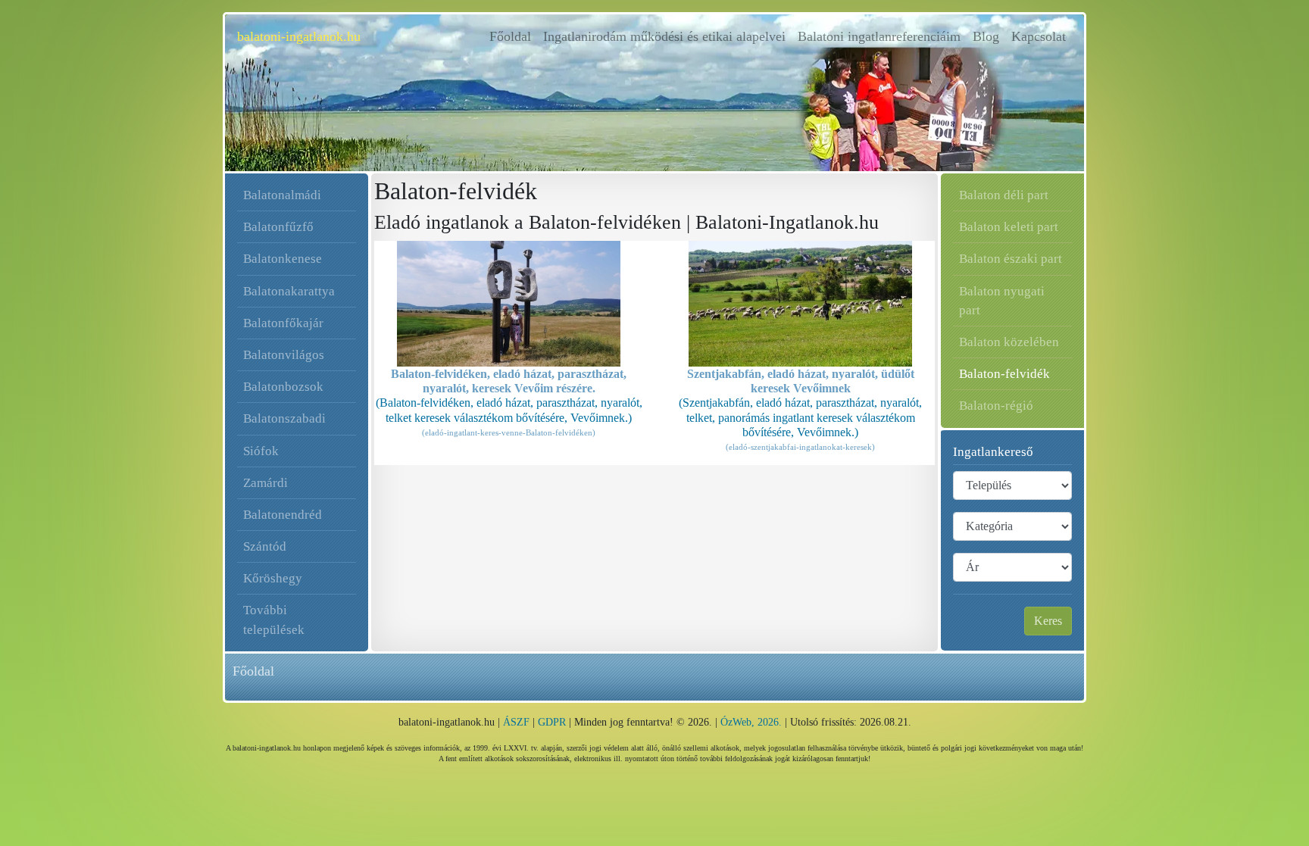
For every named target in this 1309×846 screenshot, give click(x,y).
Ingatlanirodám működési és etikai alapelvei (664, 36)
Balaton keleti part (1008, 227)
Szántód (264, 546)
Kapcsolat (1038, 36)
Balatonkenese (282, 258)
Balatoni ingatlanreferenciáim (879, 36)
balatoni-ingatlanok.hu (299, 36)
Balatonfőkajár (283, 323)
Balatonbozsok (283, 386)
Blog (986, 36)
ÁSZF (516, 722)
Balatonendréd (282, 514)
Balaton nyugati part (1002, 300)
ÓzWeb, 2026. (751, 722)
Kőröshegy (272, 578)
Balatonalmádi (282, 195)
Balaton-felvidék (1004, 374)
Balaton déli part (1003, 195)
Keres (1048, 620)
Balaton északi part (1010, 258)
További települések (274, 619)
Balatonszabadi (284, 418)
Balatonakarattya (289, 291)
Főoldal (513, 36)
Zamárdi (265, 483)
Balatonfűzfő (278, 227)
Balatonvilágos (283, 355)
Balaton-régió (996, 405)
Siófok (261, 451)
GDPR (552, 722)
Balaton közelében (1009, 342)
